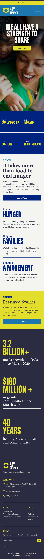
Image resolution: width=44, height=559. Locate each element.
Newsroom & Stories (33, 518)
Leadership (7, 511)
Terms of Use (13, 553)
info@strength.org (13, 491)
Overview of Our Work (12, 516)
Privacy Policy (29, 553)
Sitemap (16, 555)
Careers (31, 511)
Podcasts (31, 514)
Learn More (26, 198)
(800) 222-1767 (12, 495)
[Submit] (39, 540)
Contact (27, 555)
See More (27, 321)
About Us (22, 48)
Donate (21, 3)
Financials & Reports (11, 514)
